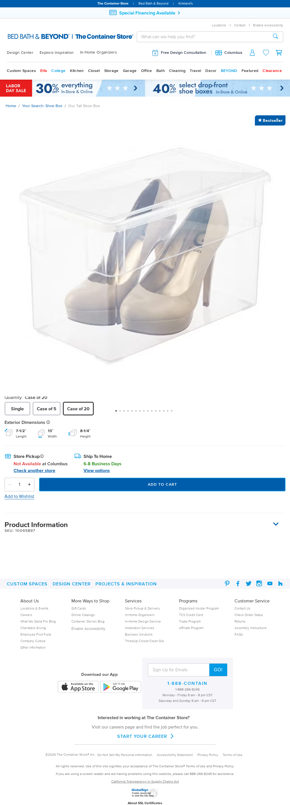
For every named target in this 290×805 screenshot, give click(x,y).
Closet (94, 71)
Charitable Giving (33, 628)
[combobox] (202, 36)
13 (166, 413)
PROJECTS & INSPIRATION (126, 583)
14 (169, 413)
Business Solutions (139, 634)
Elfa (43, 71)
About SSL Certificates (145, 803)
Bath (160, 71)
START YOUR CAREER (142, 736)
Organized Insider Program (199, 608)
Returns (240, 621)
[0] (279, 53)
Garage (130, 71)
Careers (26, 615)
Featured (250, 71)
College (58, 71)
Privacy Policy (207, 755)
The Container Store (113, 3)
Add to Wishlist (19, 496)
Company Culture (33, 641)
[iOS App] (78, 687)
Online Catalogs (83, 615)
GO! (218, 669)
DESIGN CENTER (72, 583)
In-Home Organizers (98, 52)
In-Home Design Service (143, 621)
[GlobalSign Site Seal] (145, 796)
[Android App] (120, 687)
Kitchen (77, 71)
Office (146, 71)
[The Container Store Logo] (45, 36)
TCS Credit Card (191, 615)
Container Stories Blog (88, 621)
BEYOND (229, 71)
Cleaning (177, 71)
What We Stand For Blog (38, 621)
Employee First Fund (35, 634)
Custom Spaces (21, 71)
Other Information (33, 647)
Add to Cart (162, 484)
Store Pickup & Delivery (142, 608)
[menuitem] (23, 52)
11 (158, 413)
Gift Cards (78, 608)
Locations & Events (34, 608)
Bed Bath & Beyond (153, 3)
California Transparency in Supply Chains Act (145, 781)
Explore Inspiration (57, 52)
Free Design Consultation (183, 52)
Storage (111, 71)
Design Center (20, 52)
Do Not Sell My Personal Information (124, 755)
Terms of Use (232, 755)
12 (162, 413)
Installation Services (139, 628)
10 (154, 413)
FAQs (238, 634)
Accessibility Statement (175, 755)
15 (173, 413)
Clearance (272, 71)
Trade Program (190, 621)
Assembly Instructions (250, 628)
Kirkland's (185, 3)
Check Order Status (248, 615)
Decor (211, 71)
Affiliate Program (191, 628)
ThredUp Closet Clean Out (144, 641)
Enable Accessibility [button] (268, 25)
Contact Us (242, 608)
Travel (195, 71)
